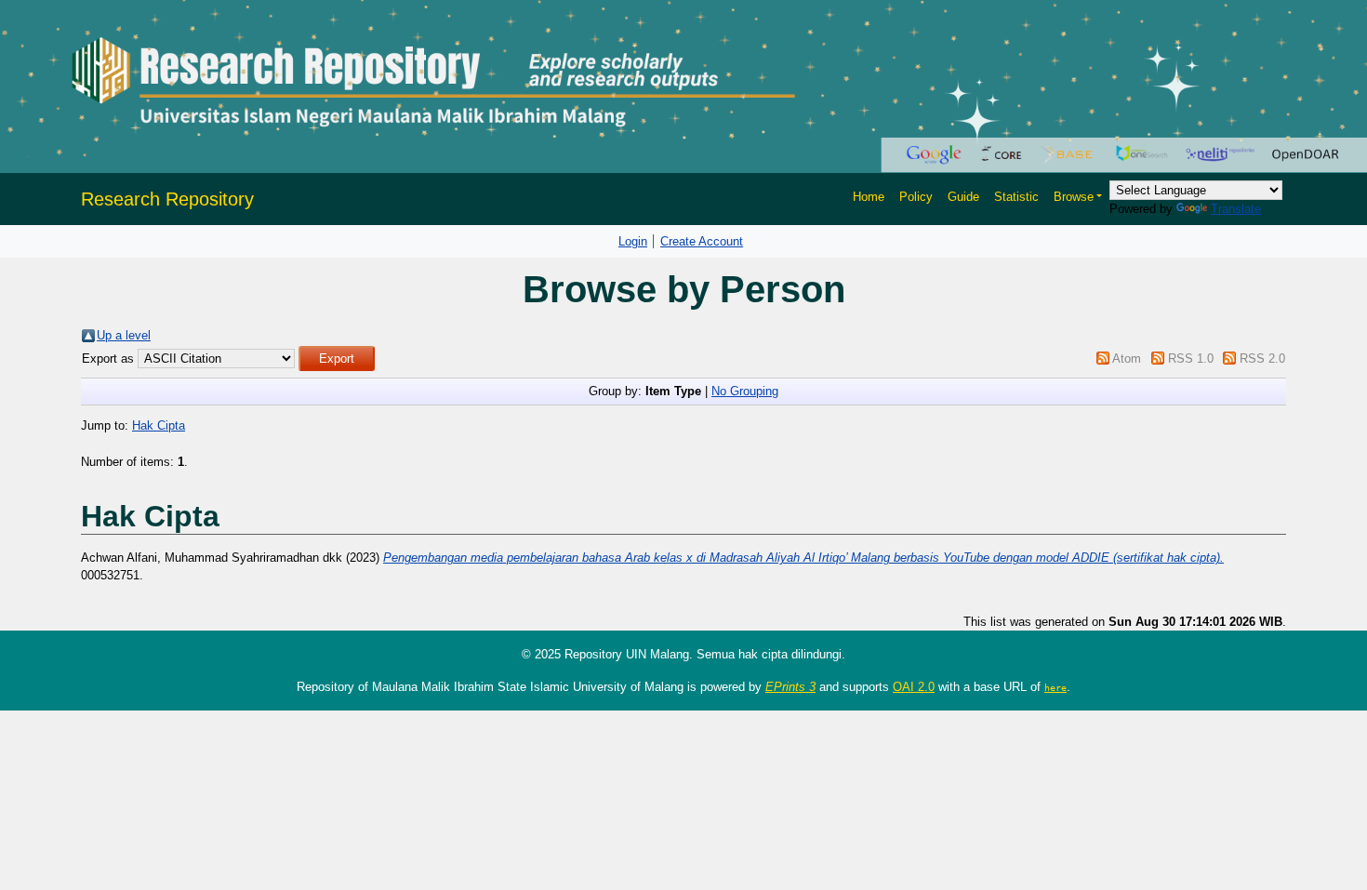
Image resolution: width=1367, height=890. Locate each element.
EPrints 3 (790, 687)
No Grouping (744, 391)
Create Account (701, 241)
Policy (916, 197)
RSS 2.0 (1262, 358)
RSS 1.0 (1191, 358)
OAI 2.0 (914, 687)
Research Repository (167, 199)
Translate (1236, 209)
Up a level (124, 335)
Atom (1126, 358)
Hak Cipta (158, 425)
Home (868, 197)
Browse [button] (1074, 197)
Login (632, 241)
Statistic (1016, 197)
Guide (963, 197)
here (1055, 687)
